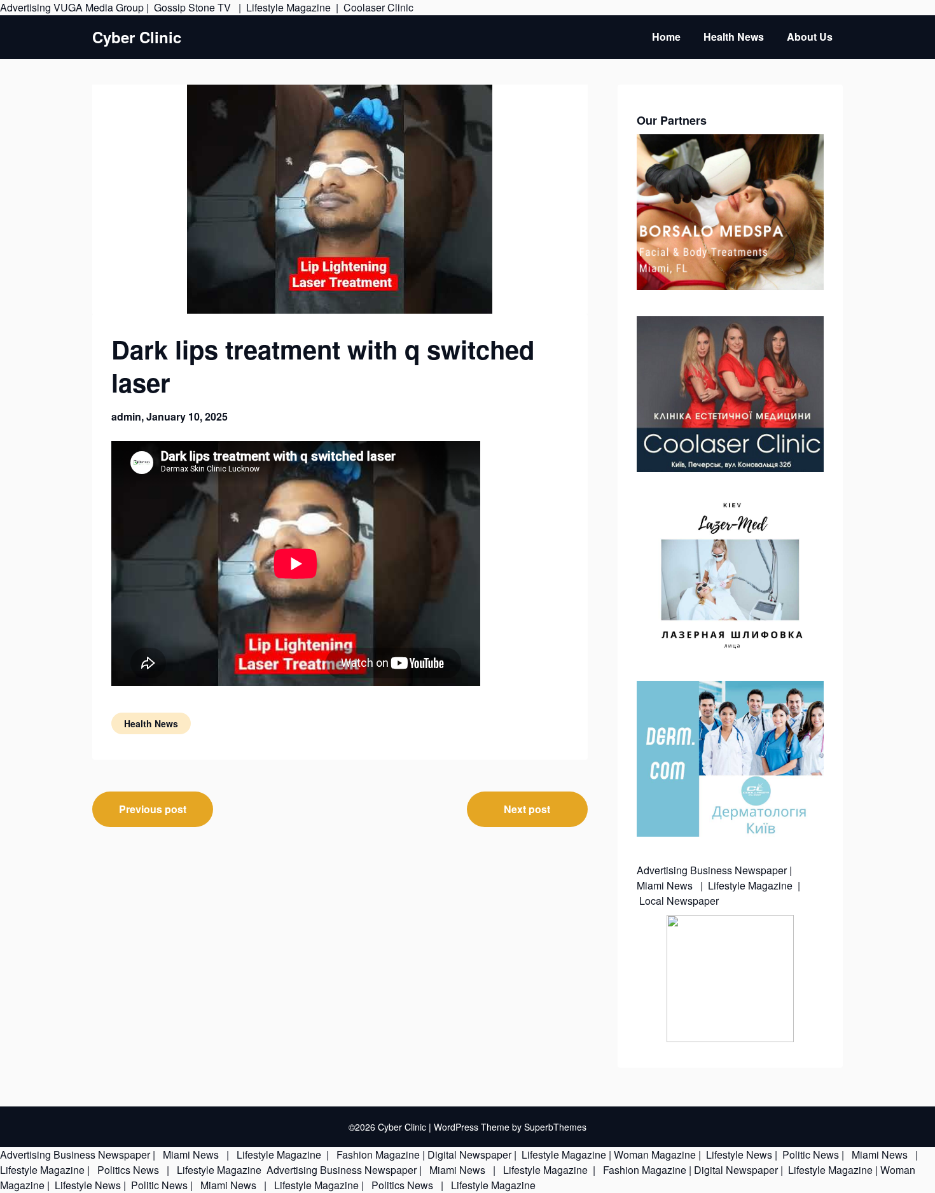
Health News (733, 36)
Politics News (128, 1169)
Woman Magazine (655, 1154)
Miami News (666, 885)
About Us (810, 36)
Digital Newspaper (469, 1154)
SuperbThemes (555, 1126)
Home (666, 36)
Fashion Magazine (378, 1154)
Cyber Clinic (136, 37)
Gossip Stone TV (193, 7)
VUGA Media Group (98, 7)
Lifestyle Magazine (288, 7)
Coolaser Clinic (378, 7)
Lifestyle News (737, 1154)
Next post (527, 809)
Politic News (809, 1154)
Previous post (152, 809)
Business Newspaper (738, 870)
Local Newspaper (679, 900)
